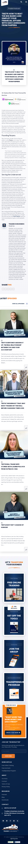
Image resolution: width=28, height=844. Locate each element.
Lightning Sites (14, 838)
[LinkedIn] (6, 820)
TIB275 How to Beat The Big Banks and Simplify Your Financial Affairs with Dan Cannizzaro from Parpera (13, 19)
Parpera (11, 140)
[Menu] (26, 2)
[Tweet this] (8, 289)
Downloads (5, 800)
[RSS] (17, 820)
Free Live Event (6, 768)
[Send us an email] (3, 808)
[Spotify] (13, 820)
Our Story (4, 778)
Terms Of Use (6, 784)
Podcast (4, 794)
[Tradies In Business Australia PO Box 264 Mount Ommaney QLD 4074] (3, 813)
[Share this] (5, 289)
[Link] (8, 99)
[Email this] (3, 289)
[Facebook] (3, 820)
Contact (4, 781)
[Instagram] (10, 820)
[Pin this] (13, 289)
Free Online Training (8, 765)
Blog (3, 797)
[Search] (21, 2)
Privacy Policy (6, 787)
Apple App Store (16, 214)
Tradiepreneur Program (9, 771)
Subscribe (8, 756)
